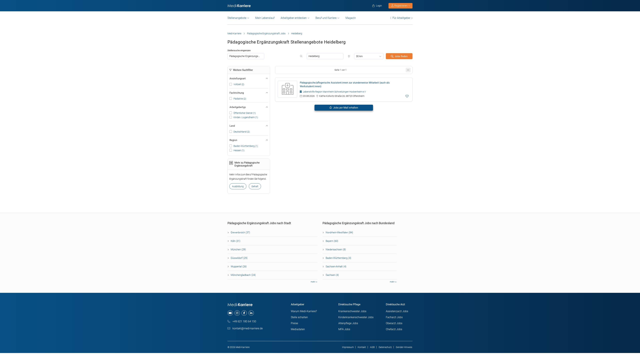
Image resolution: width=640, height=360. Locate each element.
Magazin (351, 17)
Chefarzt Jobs (394, 329)
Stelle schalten (299, 317)
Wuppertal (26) (239, 266)
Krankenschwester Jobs (352, 311)
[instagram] (237, 313)
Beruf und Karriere (326, 17)
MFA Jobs (344, 329)
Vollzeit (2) (239, 84)
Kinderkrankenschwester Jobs (356, 317)
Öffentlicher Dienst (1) (245, 113)
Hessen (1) (239, 150)
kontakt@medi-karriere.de (247, 328)
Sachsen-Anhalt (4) (336, 266)
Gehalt (255, 186)
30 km (359, 56)
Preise (294, 323)
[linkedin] (251, 313)
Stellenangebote (237, 17)
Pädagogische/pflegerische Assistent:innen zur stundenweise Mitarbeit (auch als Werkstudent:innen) (345, 84)
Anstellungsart (238, 78)
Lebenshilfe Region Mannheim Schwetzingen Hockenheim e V (334, 91)
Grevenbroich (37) (240, 232)
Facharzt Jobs (394, 317)
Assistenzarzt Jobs (397, 311)
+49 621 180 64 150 (244, 321)
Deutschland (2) (242, 131)
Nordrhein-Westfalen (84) (339, 232)
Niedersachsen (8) (336, 249)
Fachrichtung (237, 92)
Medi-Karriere (234, 33)
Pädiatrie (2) (240, 98)
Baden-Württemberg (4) (338, 258)
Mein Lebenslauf (264, 17)
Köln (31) (235, 241)
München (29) (238, 249)
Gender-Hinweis (404, 347)
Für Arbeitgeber (401, 18)
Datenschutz (385, 347)
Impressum (348, 347)
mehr (313, 282)
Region (233, 140)
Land (232, 125)
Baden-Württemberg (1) (246, 146)
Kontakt (362, 347)
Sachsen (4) (332, 275)
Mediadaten (298, 329)
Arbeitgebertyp (238, 107)
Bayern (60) (332, 241)
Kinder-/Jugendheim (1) (246, 117)
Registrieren (401, 5)
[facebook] (244, 313)
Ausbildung (238, 186)
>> (408, 70)
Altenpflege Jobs (348, 323)
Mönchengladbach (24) (243, 275)
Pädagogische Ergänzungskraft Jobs (266, 33)
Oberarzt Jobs (394, 323)
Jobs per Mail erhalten (345, 107)
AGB (372, 347)
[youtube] (230, 313)
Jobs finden (401, 56)
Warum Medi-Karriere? (304, 311)
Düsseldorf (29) (239, 258)
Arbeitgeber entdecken (294, 17)
